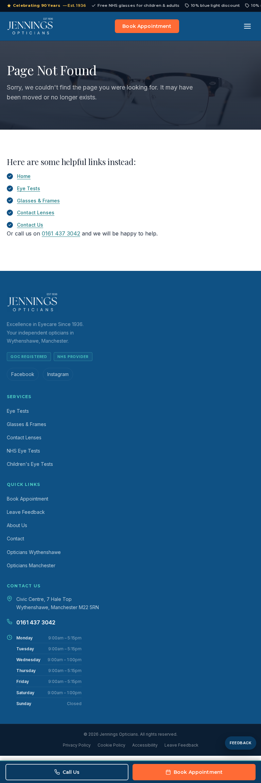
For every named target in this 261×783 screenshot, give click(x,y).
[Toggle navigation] (247, 26)
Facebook (22, 374)
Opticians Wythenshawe (34, 552)
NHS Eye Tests (23, 451)
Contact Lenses (35, 212)
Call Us (71, 772)
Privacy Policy (77, 745)
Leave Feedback (26, 512)
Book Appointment (146, 26)
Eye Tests (28, 188)
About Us (17, 525)
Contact (15, 538)
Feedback (240, 742)
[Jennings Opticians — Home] (30, 26)
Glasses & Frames (38, 200)
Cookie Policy (111, 745)
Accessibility (145, 745)
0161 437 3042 (61, 233)
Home (24, 176)
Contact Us (30, 225)
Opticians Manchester (31, 565)
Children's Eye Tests (30, 464)
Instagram (58, 374)
